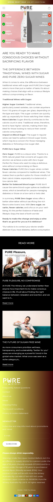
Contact (6, 392)
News (5, 400)
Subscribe (11, 444)
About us (6, 396)
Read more (7, 303)
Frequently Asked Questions (16, 388)
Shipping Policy (9, 405)
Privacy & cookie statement (15, 413)
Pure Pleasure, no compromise (21, 280)
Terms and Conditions (13, 409)
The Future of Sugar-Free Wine (21, 342)
